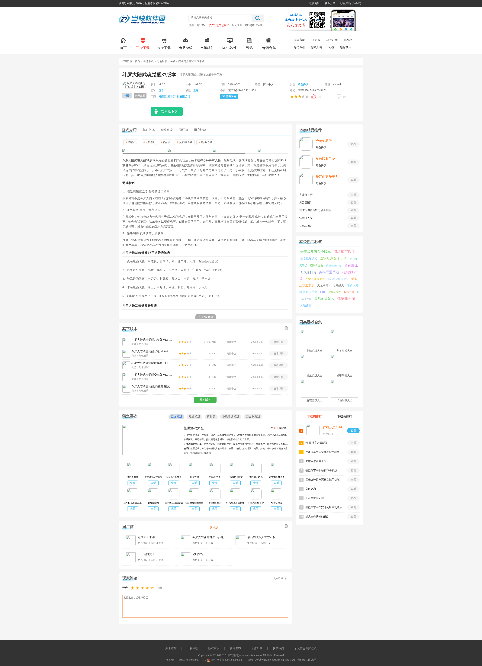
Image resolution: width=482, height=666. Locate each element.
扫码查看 (140, 95)
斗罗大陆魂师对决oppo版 (208, 537)
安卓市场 (299, 39)
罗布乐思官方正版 (315, 461)
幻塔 (323, 292)
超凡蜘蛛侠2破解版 (316, 516)
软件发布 (235, 648)
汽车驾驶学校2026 (219, 25)
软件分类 (330, 3)
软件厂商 (332, 39)
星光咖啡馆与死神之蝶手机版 (322, 479)
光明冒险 (198, 554)
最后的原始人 (324, 299)
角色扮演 (162, 61)
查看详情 (279, 341)
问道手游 (349, 292)
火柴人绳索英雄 (315, 278)
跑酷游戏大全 (314, 350)
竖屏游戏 (131, 142)
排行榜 (348, 39)
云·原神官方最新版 (316, 442)
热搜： (192, 25)
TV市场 (315, 39)
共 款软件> (279, 428)
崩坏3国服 (316, 265)
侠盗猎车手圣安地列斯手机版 (322, 452)
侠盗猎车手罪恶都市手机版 (321, 470)
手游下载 (143, 48)
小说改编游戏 (184, 142)
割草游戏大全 (344, 350)
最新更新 (314, 3)
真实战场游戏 (308, 258)
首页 (123, 48)
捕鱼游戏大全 (314, 375)
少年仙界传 (324, 141)
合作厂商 (256, 648)
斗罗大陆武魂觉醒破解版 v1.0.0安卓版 (152, 363)
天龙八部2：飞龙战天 (330, 285)
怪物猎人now (306, 218)
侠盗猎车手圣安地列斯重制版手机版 (325, 507)
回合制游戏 (205, 142)
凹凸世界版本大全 (338, 279)
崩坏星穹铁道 (344, 252)
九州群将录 (306, 194)
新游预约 (345, 47)
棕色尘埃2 (305, 225)
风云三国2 (305, 202)
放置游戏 (148, 142)
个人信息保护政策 (305, 648)
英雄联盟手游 (325, 159)
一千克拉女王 (146, 554)
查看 (161, 90)
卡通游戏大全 (344, 400)
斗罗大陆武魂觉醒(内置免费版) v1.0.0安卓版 (152, 386)
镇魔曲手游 (346, 299)
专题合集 (269, 48)
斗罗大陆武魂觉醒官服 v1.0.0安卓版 (152, 351)
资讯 (249, 48)
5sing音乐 (237, 25)
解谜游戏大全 (314, 400)
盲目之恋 (310, 488)
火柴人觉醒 (335, 292)
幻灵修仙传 (308, 272)
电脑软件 (207, 48)
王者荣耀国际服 (314, 498)
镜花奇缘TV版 (334, 265)
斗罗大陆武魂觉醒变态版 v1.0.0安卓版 (152, 374)
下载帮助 (192, 648)
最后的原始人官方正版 (261, 537)
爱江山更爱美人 (327, 177)
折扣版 (165, 142)
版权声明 (214, 648)
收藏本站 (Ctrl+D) (350, 3)
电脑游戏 (185, 48)
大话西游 (306, 305)
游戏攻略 (316, 47)
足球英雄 (202, 25)
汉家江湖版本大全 (333, 258)
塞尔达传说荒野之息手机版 (315, 210)
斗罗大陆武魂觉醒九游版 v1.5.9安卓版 (152, 339)
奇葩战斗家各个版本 (315, 252)
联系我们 (278, 648)
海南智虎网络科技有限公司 (174, 96)
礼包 (331, 47)
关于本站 (171, 648)
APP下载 (164, 48)
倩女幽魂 (351, 265)
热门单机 (299, 47)
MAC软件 (229, 48)
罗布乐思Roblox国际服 (339, 427)
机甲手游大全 (344, 375)
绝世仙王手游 (146, 537)
